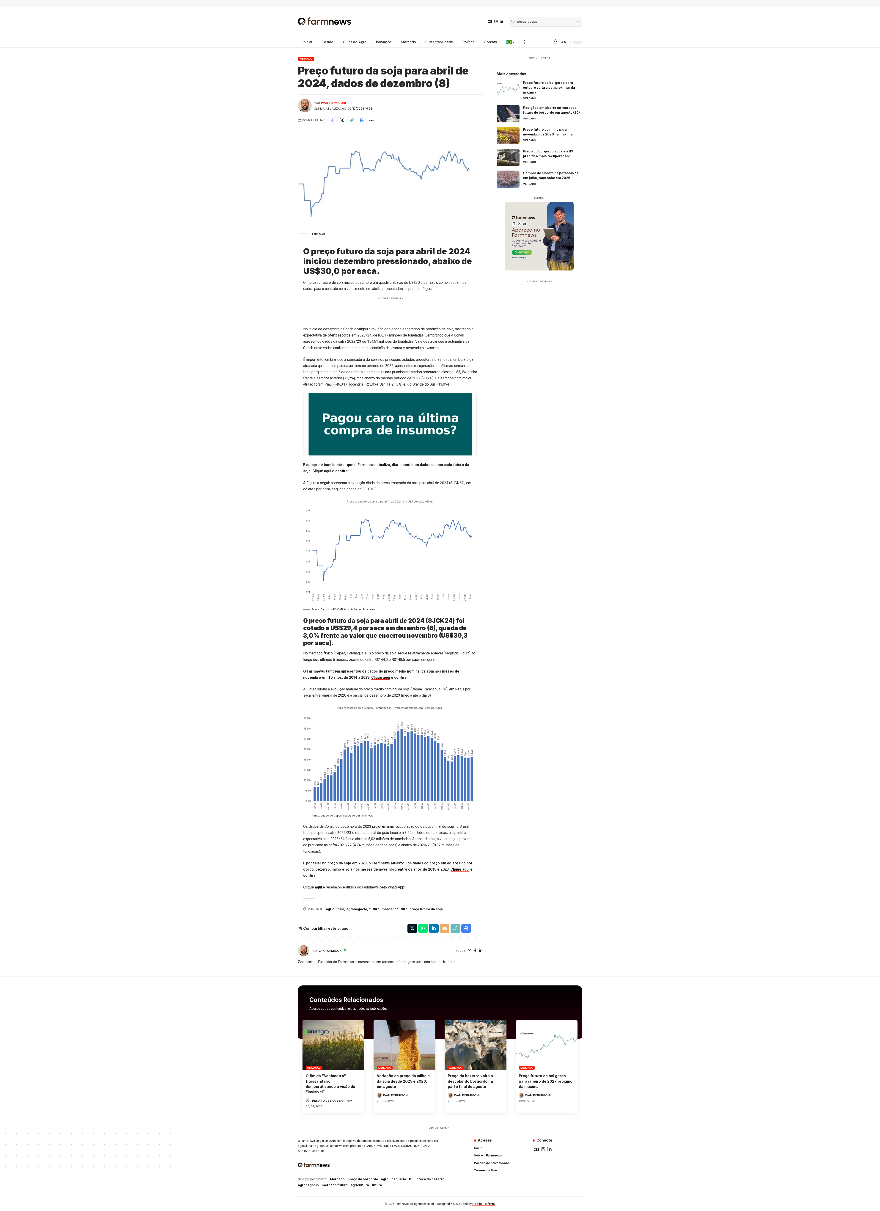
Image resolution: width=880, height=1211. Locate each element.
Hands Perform (483, 1203)
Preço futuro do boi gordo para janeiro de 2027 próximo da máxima (545, 1081)
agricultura (335, 909)
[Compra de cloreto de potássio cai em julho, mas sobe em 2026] (508, 179)
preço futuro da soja (426, 909)
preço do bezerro (430, 1179)
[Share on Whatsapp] (423, 928)
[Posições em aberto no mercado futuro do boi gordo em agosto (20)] (508, 113)
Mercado (306, 58)
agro (384, 1179)
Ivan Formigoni (333, 103)
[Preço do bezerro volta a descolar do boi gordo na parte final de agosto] (475, 1045)
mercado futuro (394, 909)
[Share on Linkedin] (434, 928)
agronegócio (356, 909)
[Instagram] (496, 21)
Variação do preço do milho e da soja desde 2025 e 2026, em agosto (403, 1081)
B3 (411, 1179)
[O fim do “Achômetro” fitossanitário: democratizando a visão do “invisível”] (333, 1045)
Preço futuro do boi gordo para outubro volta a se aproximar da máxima (549, 87)
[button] (525, 42)
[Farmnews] (324, 21)
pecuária (398, 1179)
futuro (374, 909)
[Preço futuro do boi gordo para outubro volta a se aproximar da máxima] (508, 88)
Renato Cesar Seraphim (332, 1100)
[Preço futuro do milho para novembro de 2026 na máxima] (508, 135)
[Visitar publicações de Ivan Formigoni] (305, 105)
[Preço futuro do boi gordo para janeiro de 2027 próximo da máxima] (547, 1045)
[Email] (444, 928)
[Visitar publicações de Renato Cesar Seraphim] (308, 1100)
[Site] (469, 950)
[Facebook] (475, 950)
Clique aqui (321, 471)
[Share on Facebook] (332, 120)
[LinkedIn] (501, 21)
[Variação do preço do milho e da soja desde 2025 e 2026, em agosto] (404, 1045)
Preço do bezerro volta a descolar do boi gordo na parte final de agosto (470, 1081)
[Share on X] (341, 120)
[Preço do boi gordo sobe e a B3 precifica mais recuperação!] (508, 157)
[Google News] (490, 21)
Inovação (314, 1067)
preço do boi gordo (363, 1179)
